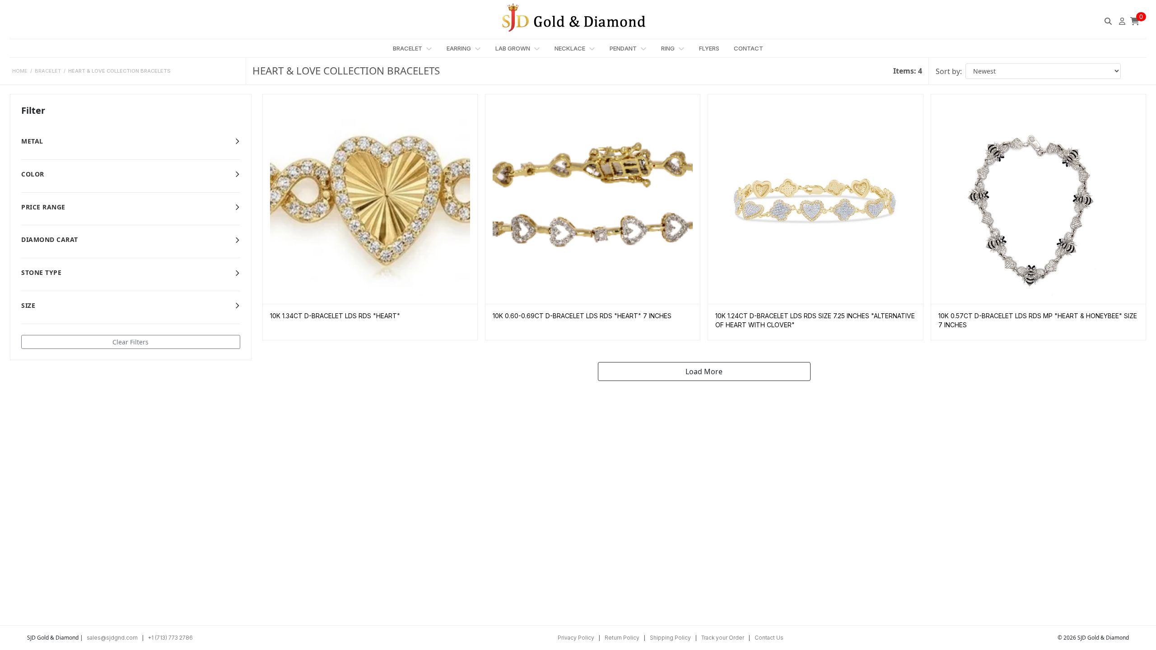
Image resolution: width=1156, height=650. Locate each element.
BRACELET (408, 48)
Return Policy (622, 637)
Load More (703, 371)
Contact (748, 48)
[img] (1108, 21)
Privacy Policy (576, 637)
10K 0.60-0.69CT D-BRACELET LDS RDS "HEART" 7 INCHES (582, 316)
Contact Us (769, 637)
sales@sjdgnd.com (112, 637)
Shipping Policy (670, 637)
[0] (1134, 21)
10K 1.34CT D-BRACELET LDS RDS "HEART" (335, 316)
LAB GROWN (513, 48)
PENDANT (624, 48)
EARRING (459, 48)
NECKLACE (571, 48)
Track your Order (722, 637)
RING (668, 48)
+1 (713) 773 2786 (170, 637)
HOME (20, 71)
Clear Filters (130, 342)
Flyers (709, 48)
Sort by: (949, 71)
